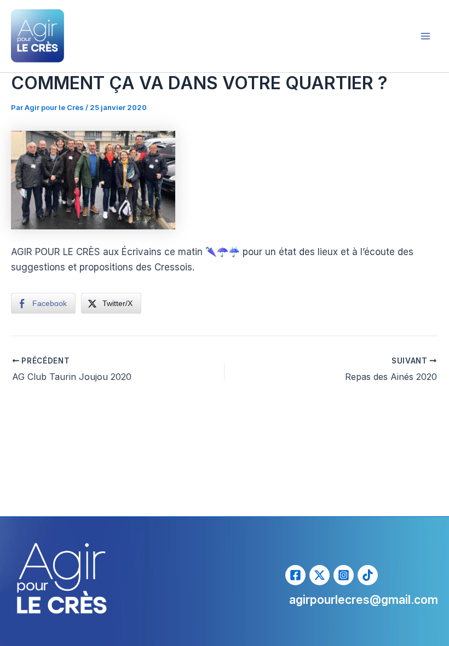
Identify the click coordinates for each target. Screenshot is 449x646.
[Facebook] (295, 575)
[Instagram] (343, 575)
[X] (319, 575)
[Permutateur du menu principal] (426, 36)
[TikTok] (368, 575)
